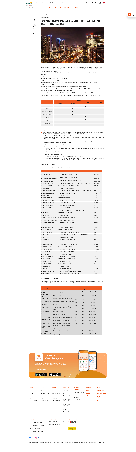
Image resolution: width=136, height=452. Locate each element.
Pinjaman (32, 393)
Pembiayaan (55, 395)
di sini (100, 444)
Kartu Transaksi (33, 400)
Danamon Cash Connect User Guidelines (66, 401)
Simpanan (32, 390)
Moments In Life (89, 394)
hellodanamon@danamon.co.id (39, 425)
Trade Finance (44, 395)
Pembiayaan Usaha (45, 393)
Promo (88, 398)
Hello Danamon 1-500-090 (38, 422)
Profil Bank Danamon (79, 392)
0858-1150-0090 (36, 428)
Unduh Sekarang (41, 369)
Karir (98, 387)
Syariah (70, 2)
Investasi (32, 395)
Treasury (43, 398)
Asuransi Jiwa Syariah (57, 400)
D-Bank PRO (66, 390)
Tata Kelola (76, 397)
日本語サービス (89, 2)
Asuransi (32, 398)
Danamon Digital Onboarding (66, 405)
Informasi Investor (78, 395)
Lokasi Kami (77, 399)
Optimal (64, 2)
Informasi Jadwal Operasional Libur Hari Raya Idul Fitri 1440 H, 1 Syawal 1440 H (59, 7)
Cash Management (45, 400)
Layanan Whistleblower (37, 431)
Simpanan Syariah (56, 390)
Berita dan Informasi (33, 7)
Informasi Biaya (101, 393)
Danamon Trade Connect (66, 408)
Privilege (58, 2)
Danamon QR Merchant (66, 412)
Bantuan (99, 400)
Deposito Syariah (56, 398)
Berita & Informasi (99, 397)
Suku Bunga (100, 390)
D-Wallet (65, 393)
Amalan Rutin (55, 403)
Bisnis (43, 2)
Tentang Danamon (78, 2)
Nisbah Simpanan (56, 393)
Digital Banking (51, 2)
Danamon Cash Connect (66, 396)
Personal (38, 2)
